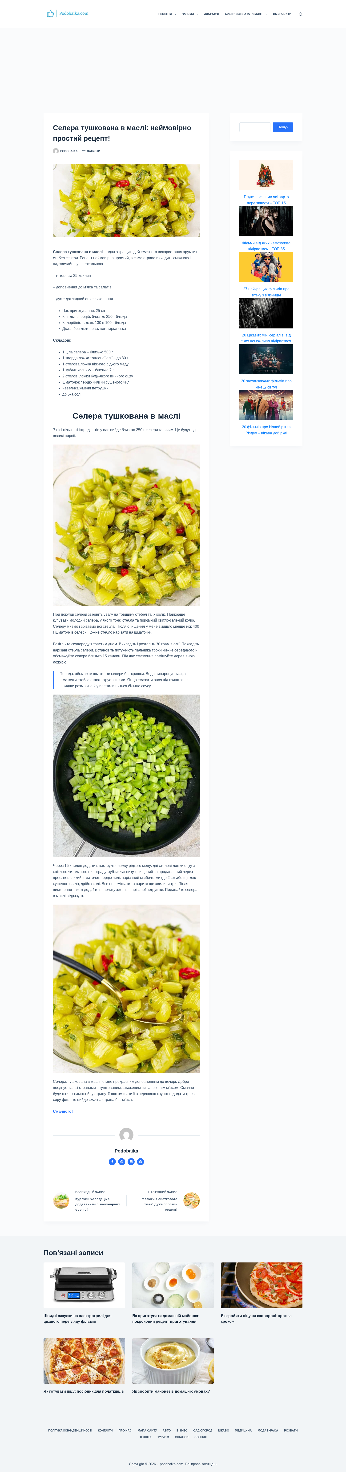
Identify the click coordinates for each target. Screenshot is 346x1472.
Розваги (291, 1430)
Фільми (188, 14)
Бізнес (182, 1430)
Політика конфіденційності (70, 1430)
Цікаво (223, 1430)
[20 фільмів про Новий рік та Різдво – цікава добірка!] (266, 405)
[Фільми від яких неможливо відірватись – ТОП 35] (266, 221)
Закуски (93, 151)
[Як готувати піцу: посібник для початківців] (84, 1361)
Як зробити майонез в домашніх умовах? (171, 1391)
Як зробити (282, 14)
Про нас (125, 1430)
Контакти (105, 1430)
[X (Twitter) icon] (131, 1161)
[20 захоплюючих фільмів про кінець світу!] (266, 359)
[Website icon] (121, 1161)
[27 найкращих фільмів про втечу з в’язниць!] (266, 267)
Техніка (146, 1437)
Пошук (283, 127)
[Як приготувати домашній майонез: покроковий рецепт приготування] (173, 1285)
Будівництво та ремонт (244, 14)
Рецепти (165, 14)
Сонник (200, 1437)
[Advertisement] (173, 64)
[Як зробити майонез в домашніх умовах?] (173, 1361)
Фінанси (182, 1437)
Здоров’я (211, 14)
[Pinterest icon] (140, 1161)
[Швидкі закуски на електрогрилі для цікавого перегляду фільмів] (84, 1285)
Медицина (243, 1430)
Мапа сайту (147, 1430)
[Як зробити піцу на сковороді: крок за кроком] (261, 1285)
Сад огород (202, 1430)
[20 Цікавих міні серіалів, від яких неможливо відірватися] (266, 313)
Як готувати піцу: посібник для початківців (84, 1391)
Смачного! (63, 1111)
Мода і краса (268, 1430)
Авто (167, 1430)
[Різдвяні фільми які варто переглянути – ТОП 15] (266, 175)
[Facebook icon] (112, 1161)
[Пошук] (300, 14)
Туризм (163, 1437)
